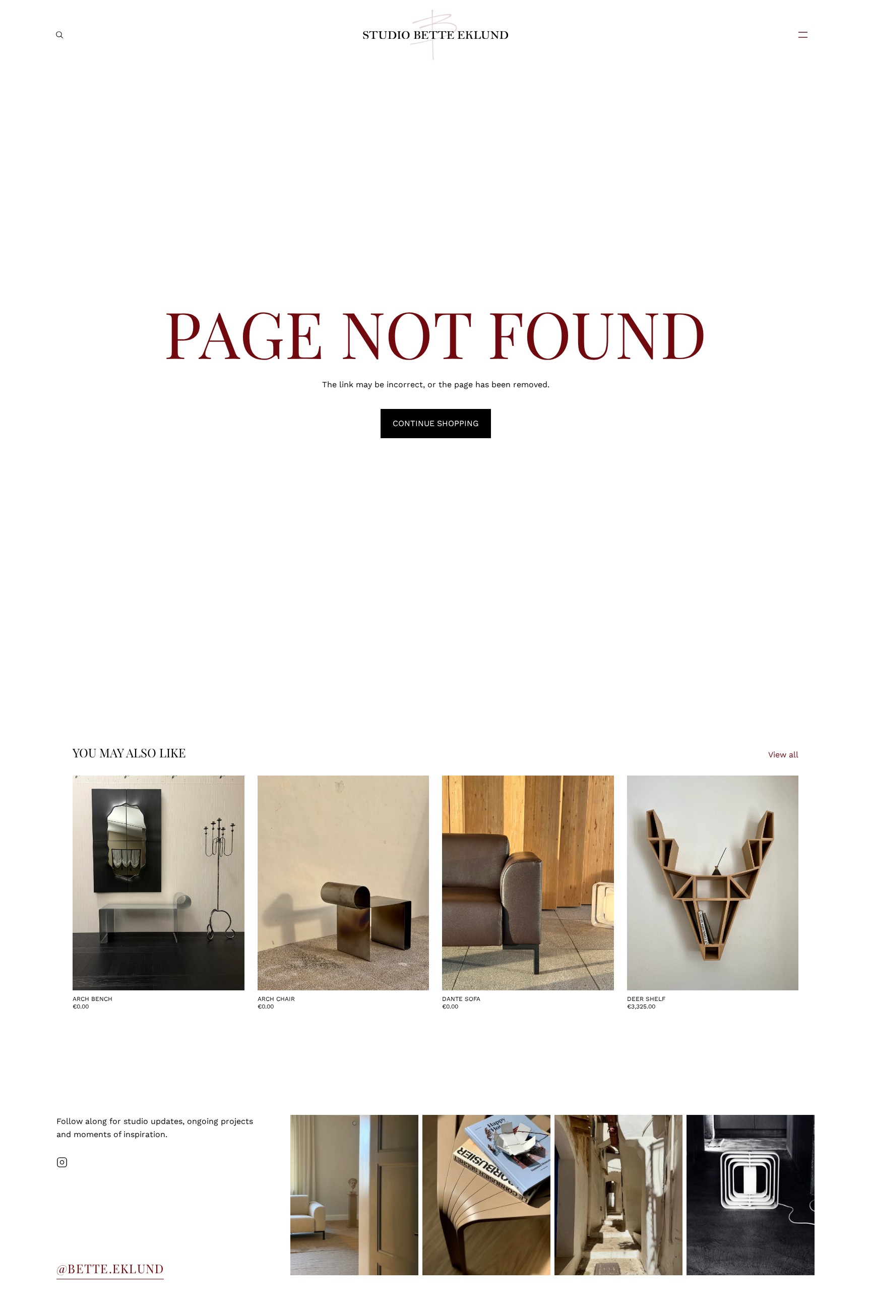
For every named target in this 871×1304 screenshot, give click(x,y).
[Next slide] (229, 883)
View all (783, 754)
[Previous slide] (88, 883)
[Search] (59, 35)
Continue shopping (436, 423)
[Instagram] (62, 1162)
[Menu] (799, 35)
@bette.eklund (110, 1268)
